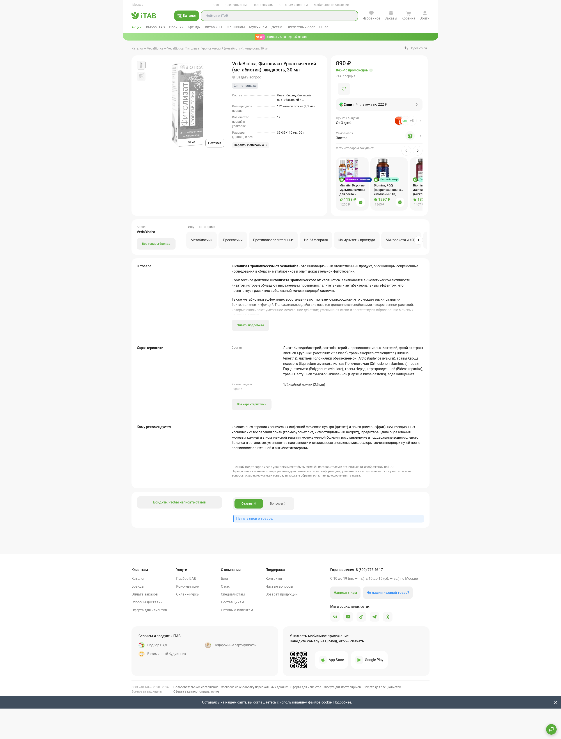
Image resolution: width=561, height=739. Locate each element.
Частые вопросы (279, 586)
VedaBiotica (155, 48)
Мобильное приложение (331, 5)
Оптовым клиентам (293, 5)
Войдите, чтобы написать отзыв (179, 502)
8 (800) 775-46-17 (369, 570)
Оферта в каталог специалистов (196, 691)
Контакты (274, 578)
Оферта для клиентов (149, 610)
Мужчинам (258, 27)
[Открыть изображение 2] (141, 76)
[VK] (335, 617)
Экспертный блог (301, 27)
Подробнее (342, 702)
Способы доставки (146, 602)
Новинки (176, 27)
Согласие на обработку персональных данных (254, 687)
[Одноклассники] (387, 617)
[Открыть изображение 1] (141, 65)
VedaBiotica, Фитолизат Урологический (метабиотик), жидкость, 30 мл (217, 48)
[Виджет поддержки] (551, 729)
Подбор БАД (186, 578)
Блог (216, 5)
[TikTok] (361, 617)
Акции (136, 27)
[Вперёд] (418, 240)
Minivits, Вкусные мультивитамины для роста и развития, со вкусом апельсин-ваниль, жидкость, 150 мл (352, 190)
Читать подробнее (250, 325)
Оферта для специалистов (382, 687)
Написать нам (345, 592)
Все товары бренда (156, 243)
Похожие (214, 143)
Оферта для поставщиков (342, 687)
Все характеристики (251, 404)
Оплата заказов (144, 594)
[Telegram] (374, 617)
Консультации (187, 586)
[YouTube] (348, 617)
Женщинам (235, 27)
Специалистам (236, 5)
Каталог (137, 48)
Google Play (374, 660)
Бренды (194, 27)
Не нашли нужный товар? (388, 592)
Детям (277, 27)
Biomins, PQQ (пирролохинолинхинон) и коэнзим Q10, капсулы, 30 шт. (391, 190)
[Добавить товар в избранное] (344, 89)
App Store (336, 660)
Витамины (213, 27)
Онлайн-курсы (187, 594)
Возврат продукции (282, 594)
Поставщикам (263, 5)
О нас (323, 27)
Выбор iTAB (155, 27)
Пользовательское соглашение (195, 687)
